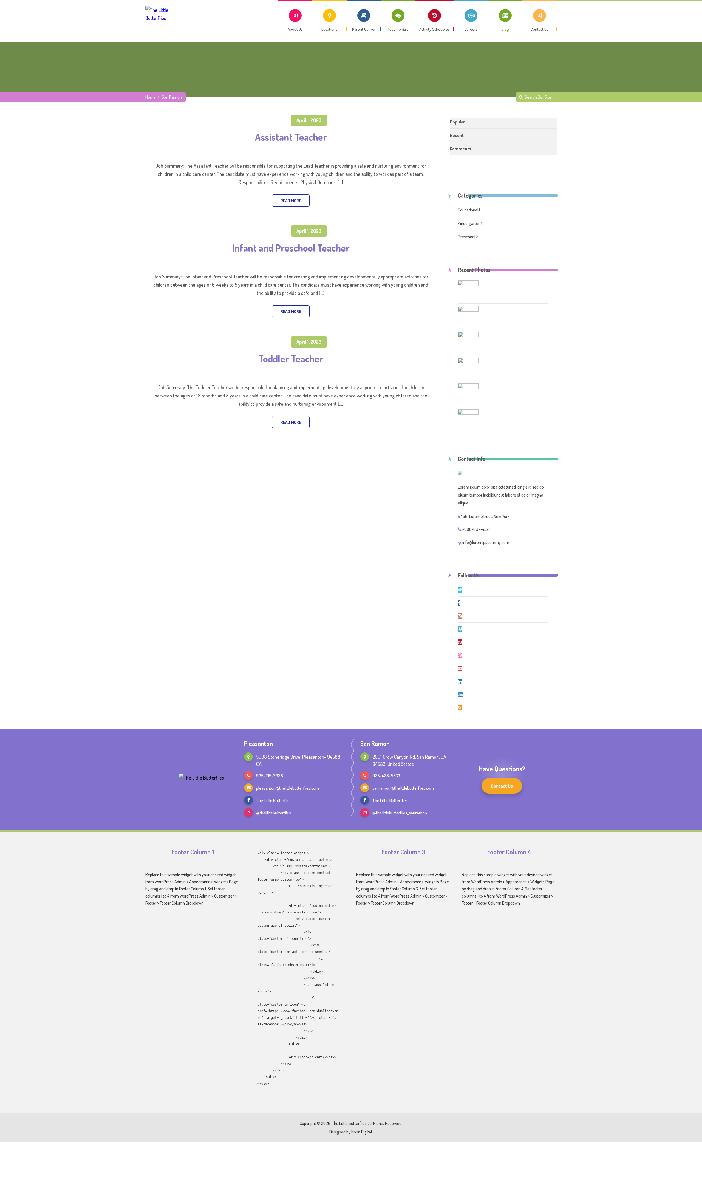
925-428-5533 (386, 775)
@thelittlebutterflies (273, 813)
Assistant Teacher (291, 137)
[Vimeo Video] (468, 342)
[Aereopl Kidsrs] (468, 367)
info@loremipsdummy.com (485, 542)
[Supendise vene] (468, 419)
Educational (468, 210)
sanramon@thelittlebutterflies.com (403, 788)
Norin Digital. (362, 1132)
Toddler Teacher (290, 358)
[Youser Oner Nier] (468, 290)
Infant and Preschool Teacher (291, 247)
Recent (457, 135)
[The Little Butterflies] (164, 19)
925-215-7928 (269, 775)
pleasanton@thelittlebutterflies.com (287, 788)
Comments (460, 148)
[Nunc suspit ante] (468, 393)
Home (150, 97)
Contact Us (502, 786)
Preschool (467, 236)
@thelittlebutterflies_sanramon (399, 813)
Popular (457, 122)
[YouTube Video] (468, 316)
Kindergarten (469, 223)
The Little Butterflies (273, 800)
